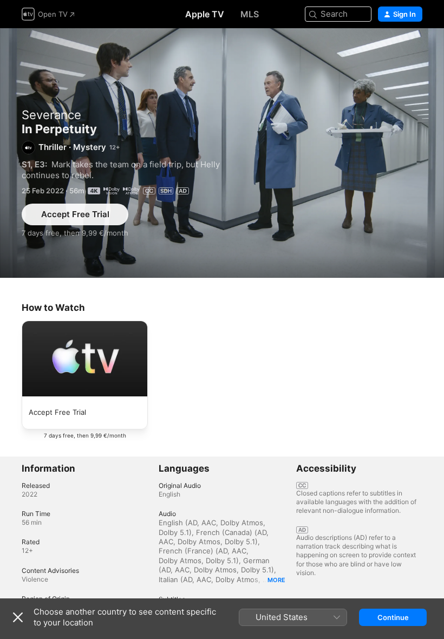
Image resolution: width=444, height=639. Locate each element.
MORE (276, 580)
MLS (249, 14)
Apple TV (204, 14)
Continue (393, 617)
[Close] (18, 617)
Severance (51, 115)
